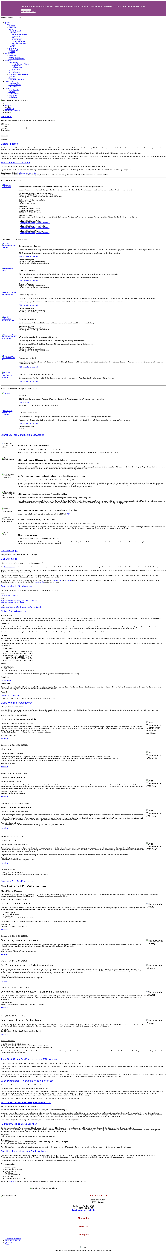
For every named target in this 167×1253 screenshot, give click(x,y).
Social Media (13, 95)
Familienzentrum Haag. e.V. (10, 595)
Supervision (16, 66)
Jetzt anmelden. (6, 680)
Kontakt (7, 88)
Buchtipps (12, 76)
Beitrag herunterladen (27, 223)
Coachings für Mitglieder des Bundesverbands (24, 1151)
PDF (68, 514)
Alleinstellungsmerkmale (17, 59)
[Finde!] (20, 17)
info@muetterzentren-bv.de (26, 173)
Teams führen (17, 67)
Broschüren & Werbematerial (18, 74)
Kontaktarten (13, 97)
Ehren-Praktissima (15, 85)
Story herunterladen (42, 228)
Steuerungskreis (14, 93)
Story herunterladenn (43, 223)
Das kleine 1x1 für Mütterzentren (17, 881)
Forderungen (13, 27)
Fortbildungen (13, 62)
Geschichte (12, 48)
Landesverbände (14, 57)
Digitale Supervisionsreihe (14, 611)
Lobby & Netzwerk (15, 31)
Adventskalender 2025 (16, 79)
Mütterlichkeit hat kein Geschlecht (19, 35)
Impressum (8, 1242)
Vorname (4, 126)
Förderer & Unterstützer (13, 1239)
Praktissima (9, 81)
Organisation (5, 130)
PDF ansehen (24, 402)
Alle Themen (13, 86)
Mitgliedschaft (13, 50)
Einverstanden (26, 10)
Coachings (68, 580)
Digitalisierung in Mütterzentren (16, 702)
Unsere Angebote (9, 143)
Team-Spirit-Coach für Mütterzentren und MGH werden (29, 1059)
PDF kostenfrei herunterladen (29, 256)
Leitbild (11, 29)
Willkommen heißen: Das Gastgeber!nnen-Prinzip (26, 1102)
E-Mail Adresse (6, 124)
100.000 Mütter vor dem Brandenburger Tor (19, 43)
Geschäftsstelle (14, 90)
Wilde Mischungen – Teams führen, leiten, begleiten (27, 1080)
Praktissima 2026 (14, 83)
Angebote (8, 60)
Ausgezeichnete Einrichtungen (16, 586)
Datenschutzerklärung (28, 12)
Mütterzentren (9, 53)
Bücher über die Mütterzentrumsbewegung (22, 435)
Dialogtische (16, 69)
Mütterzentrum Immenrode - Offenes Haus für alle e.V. (19, 600)
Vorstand (12, 92)
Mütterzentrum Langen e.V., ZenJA (12, 602)
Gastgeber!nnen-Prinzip (20, 64)
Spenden (12, 52)
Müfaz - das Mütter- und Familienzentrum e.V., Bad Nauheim (21, 607)
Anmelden (4, 738)
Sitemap (7, 1244)
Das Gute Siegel (14, 73)
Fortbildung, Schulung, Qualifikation (19, 1124)
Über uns (12, 26)
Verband (7, 24)
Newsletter (12, 78)
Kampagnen (13, 33)
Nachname (5, 128)
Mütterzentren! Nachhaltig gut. (17, 38)
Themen (11, 46)
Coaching (12, 71)
